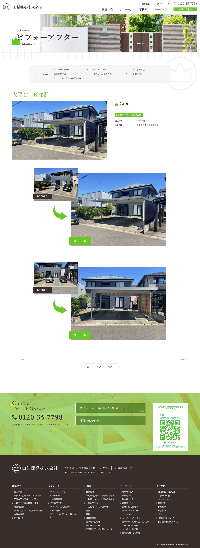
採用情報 (162, 507)
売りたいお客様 (93, 522)
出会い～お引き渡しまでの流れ (28, 495)
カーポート (160, 9)
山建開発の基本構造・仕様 (26, 503)
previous (20, 359)
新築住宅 (107, 9)
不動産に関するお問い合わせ (99, 529)
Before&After (56, 495)
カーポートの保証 (130, 525)
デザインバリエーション (133, 510)
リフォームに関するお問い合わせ (69, 78)
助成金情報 (138, 74)
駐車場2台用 (127, 495)
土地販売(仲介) (93, 503)
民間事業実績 (60, 74)
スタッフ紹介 (164, 495)
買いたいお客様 (93, 525)
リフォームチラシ (62, 69)
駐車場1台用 (127, 492)
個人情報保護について (168, 522)
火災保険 (162, 510)
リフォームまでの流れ (103, 74)
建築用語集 (19, 507)
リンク (161, 514)
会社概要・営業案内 (167, 492)
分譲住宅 (90, 492)
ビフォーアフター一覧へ (100, 367)
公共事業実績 (139, 69)
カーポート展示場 (130, 529)
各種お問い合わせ (166, 518)
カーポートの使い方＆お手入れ (136, 522)
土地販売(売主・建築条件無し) (100, 499)
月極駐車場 (91, 518)
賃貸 (88, 510)
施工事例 (18, 492)
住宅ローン (19, 518)
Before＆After (99, 69)
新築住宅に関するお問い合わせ (28, 510)
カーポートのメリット (132, 518)
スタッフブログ (162, 4)
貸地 (88, 514)
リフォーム (126, 9)
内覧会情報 (19, 514)
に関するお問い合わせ (101, 408)
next (182, 359)
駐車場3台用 (127, 499)
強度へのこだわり (130, 507)
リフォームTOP (42, 74)
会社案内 (146, 4)
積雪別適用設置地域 (131, 533)
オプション (127, 514)
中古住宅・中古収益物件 (97, 507)
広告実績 (162, 503)
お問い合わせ (185, 9)
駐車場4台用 (127, 503)
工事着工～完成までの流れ (26, 499)
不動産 (143, 9)
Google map (121, 468)
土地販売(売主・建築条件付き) (100, 495)
